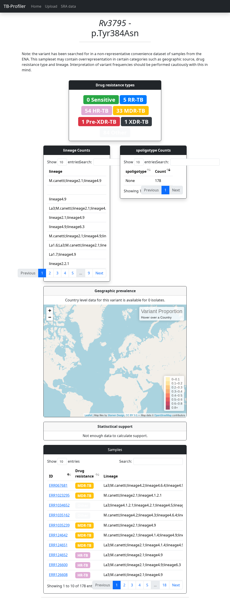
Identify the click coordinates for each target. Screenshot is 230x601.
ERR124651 (58, 545)
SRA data (68, 6)
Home (36, 6)
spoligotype (136, 171)
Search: (85, 161)
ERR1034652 (59, 505)
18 (164, 585)
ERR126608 (58, 574)
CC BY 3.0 (131, 415)
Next (99, 273)
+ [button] (49, 310)
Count (160, 171)
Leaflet (88, 415)
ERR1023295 (59, 495)
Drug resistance (84, 473)
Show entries (63, 161)
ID (51, 476)
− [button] (49, 317)
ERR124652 (58, 554)
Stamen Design (116, 415)
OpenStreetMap (163, 415)
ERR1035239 (59, 525)
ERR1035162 (59, 515)
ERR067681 (58, 485)
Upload (51, 6)
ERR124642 (58, 535)
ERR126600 (58, 564)
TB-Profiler (15, 6)
